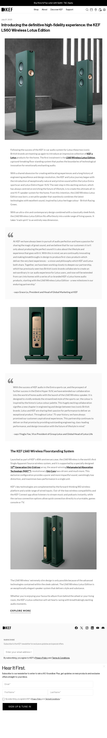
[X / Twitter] (81, 628)
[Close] (76, 9)
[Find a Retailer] (95, 9)
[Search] (87, 9)
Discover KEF (56, 10)
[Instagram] (87, 628)
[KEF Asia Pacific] (7, 9)
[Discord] (103, 628)
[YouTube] (97, 628)
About (44, 10)
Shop (36, 10)
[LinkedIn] (92, 628)
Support (69, 10)
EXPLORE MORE (20, 610)
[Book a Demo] (91, 9)
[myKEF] (104, 9)
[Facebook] (76, 628)
